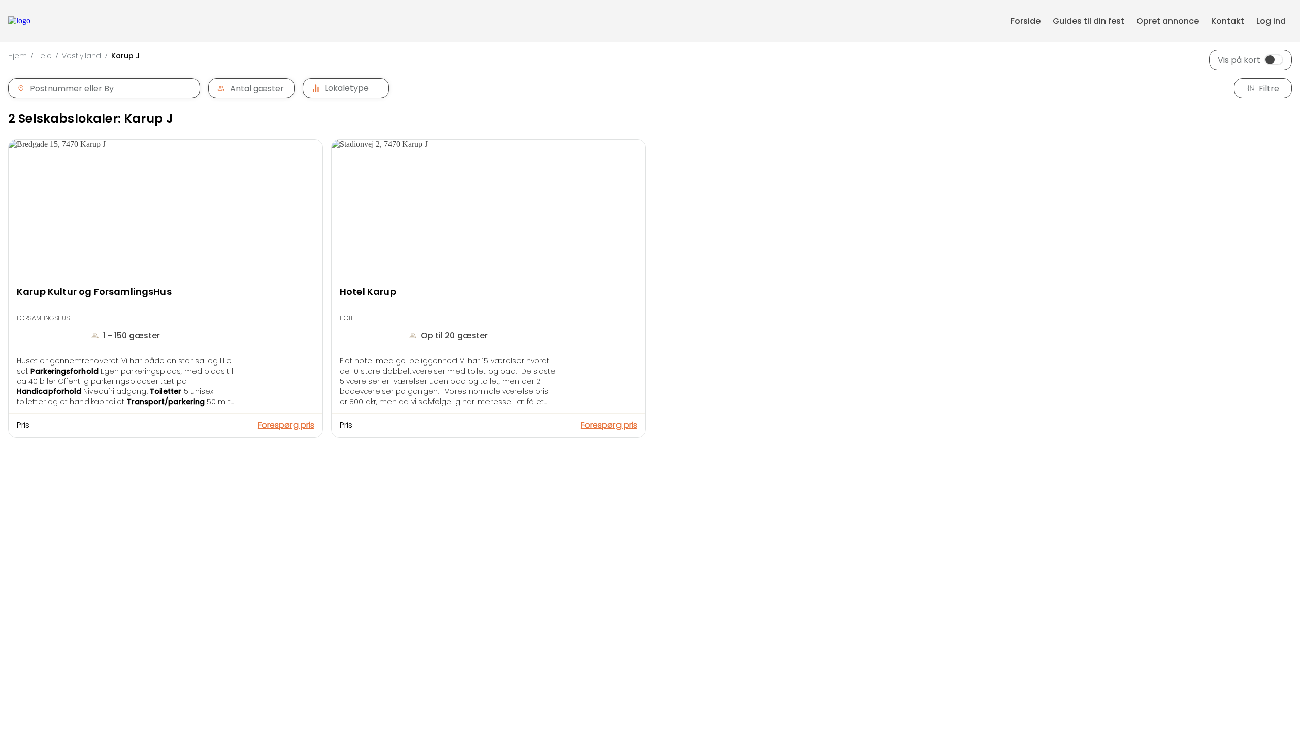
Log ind (1271, 21)
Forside (1026, 21)
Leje (44, 56)
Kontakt (1227, 21)
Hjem (17, 56)
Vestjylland (81, 56)
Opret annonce (1167, 21)
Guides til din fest (1088, 21)
